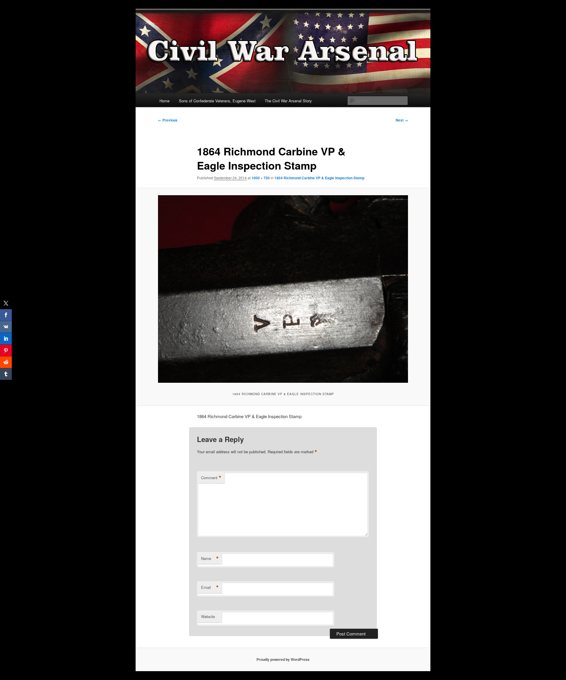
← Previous (167, 120)
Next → (402, 120)
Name (210, 558)
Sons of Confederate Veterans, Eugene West (217, 101)
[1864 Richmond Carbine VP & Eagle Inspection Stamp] (283, 289)
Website (208, 616)
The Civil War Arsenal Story (288, 101)
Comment (211, 477)
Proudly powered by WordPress (283, 659)
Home (164, 101)
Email (210, 587)
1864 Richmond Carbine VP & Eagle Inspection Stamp (319, 177)
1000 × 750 (260, 177)
